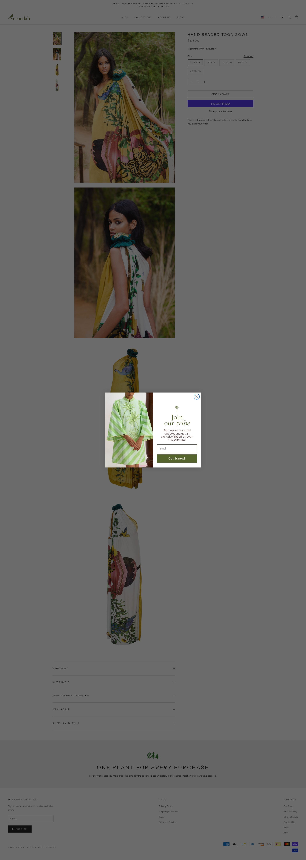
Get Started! (177, 458)
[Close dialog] (197, 396)
